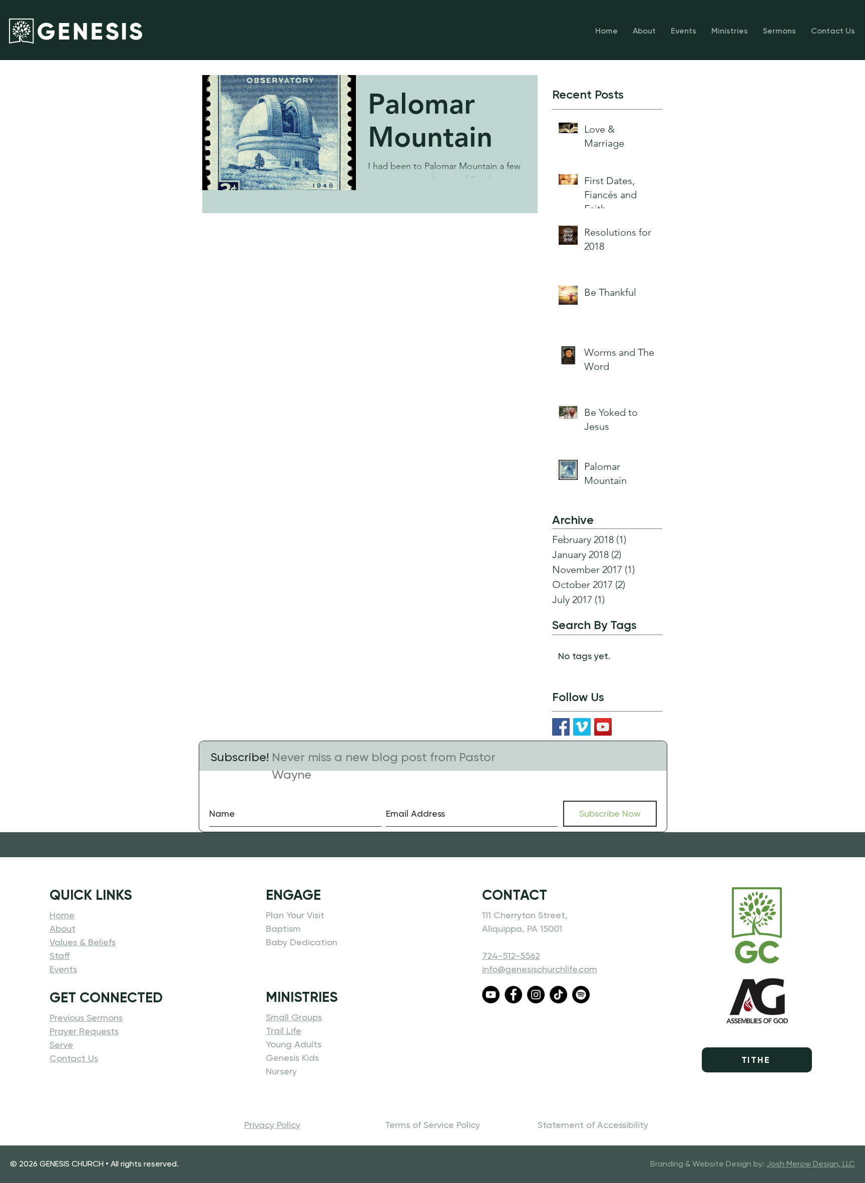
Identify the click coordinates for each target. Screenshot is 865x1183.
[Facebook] (561, 727)
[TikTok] (558, 994)
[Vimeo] (582, 727)
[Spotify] (581, 994)
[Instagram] (536, 994)
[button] (729, 31)
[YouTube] (603, 727)
